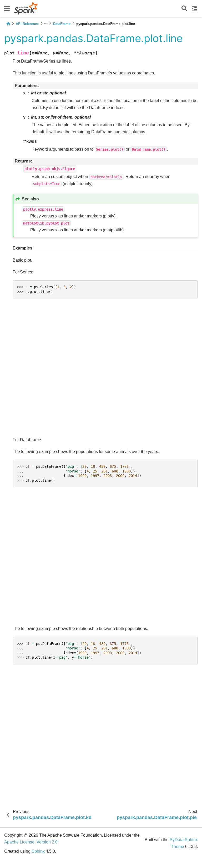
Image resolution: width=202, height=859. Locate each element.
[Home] (8, 24)
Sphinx (38, 851)
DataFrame (61, 24)
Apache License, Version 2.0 (31, 842)
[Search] (184, 9)
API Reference (27, 24)
